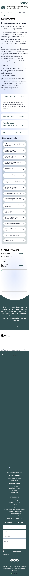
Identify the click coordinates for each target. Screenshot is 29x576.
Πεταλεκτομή (9, 240)
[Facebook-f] (22, 3)
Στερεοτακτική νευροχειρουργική (10, 169)
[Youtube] (17, 560)
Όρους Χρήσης (17, 551)
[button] (3, 2)
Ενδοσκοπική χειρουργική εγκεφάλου (12, 144)
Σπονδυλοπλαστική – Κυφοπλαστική (11, 229)
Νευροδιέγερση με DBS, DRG (13, 193)
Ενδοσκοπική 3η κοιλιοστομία (9, 211)
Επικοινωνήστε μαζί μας (14, 327)
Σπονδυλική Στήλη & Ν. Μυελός (16, 12)
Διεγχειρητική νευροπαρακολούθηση (11, 175)
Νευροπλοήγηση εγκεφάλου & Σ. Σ (13, 181)
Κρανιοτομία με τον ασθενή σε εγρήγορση (13, 163)
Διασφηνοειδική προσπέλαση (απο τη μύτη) (13, 199)
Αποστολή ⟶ (7, 554)
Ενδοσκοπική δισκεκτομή (12, 235)
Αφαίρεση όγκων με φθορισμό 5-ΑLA (10, 157)
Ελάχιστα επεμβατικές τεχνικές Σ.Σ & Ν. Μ (11, 218)
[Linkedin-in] (24, 3)
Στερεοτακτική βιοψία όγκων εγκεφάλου (13, 205)
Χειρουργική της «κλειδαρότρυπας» (10, 151)
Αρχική (3, 12)
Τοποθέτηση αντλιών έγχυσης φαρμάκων (11, 188)
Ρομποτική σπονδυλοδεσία (12, 223)
